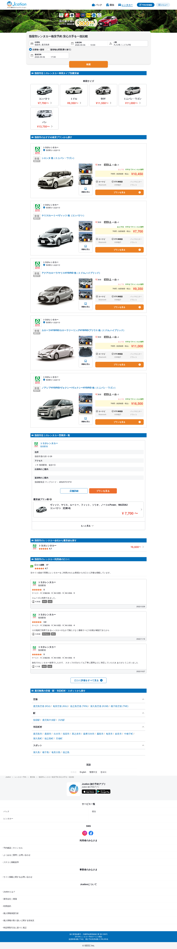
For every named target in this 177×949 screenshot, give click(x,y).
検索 (88, 64)
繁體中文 (93, 772)
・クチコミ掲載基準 (10, 862)
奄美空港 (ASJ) (60, 706)
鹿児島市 (38, 733)
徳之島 (66, 752)
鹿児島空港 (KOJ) (42, 706)
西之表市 (76, 733)
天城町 (59, 738)
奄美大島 (56, 752)
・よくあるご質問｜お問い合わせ (15, 855)
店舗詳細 (74, 490)
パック (6, 811)
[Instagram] (85, 833)
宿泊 (94, 811)
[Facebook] (91, 833)
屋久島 (36, 752)
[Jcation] (16, 4)
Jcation (8, 777)
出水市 (57, 733)
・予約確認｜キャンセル (12, 847)
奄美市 (109, 733)
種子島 (46, 752)
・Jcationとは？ (8, 891)
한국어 (103, 772)
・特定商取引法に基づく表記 (14, 927)
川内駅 (61, 719)
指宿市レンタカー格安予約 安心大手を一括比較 (56, 777)
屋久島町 (38, 738)
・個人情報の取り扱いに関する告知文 (17, 920)
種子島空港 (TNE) (119, 706)
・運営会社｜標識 (9, 898)
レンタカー (8, 818)
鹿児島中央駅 (49, 719)
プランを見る (119, 192)
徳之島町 (49, 738)
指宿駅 (36, 719)
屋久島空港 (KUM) (99, 706)
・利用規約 (6, 906)
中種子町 (129, 733)
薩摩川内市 (89, 733)
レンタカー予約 (20, 777)
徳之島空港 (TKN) (79, 706)
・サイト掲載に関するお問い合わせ (16, 876)
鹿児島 (32, 777)
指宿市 (66, 733)
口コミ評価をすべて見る (86, 680)
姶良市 (118, 733)
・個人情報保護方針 (10, 913)
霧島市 (100, 733)
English (83, 772)
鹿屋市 (48, 733)
